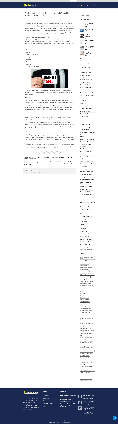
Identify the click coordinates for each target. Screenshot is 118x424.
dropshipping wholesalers (85, 308)
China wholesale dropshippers (86, 281)
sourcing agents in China (86, 234)
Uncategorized (83, 119)
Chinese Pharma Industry (86, 174)
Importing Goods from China (87, 177)
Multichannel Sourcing (84, 355)
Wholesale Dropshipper (86, 127)
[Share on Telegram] (59, 152)
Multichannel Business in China (86, 353)
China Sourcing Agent (85, 75)
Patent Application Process (87, 213)
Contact (62, 0)
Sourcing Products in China (87, 161)
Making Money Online (85, 72)
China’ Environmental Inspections (85, 145)
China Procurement (84, 269)
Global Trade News (84, 103)
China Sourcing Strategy (86, 108)
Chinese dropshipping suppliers (86, 285)
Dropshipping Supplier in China (86, 157)
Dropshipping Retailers (85, 192)
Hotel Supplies (83, 154)
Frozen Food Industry (85, 151)
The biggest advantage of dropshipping (85, 373)
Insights (67, 0)
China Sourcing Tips (85, 189)
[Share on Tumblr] (57, 152)
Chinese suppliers (84, 221)
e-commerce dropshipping (85, 312)
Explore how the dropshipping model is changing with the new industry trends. (86, 318)
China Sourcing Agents (85, 149)
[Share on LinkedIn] (54, 152)
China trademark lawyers (86, 197)
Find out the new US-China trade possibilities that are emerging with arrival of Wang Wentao (87, 332)
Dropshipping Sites (85, 85)
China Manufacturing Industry (86, 267)
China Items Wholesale (86, 194)
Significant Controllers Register (86, 360)
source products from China (86, 362)
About (49, 0)
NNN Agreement (84, 199)
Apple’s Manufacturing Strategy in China (87, 258)
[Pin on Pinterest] (49, 152)
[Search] (78, 5)
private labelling (84, 166)
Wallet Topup (46, 398)
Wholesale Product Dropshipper (84, 227)
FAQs (45, 0)
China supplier (83, 279)
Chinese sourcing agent (85, 287)
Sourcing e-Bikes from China (87, 139)
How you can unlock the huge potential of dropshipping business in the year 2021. (86, 343)
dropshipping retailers (84, 301)
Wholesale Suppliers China (86, 171)
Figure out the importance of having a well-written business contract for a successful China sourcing (86, 324)
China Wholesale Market (86, 124)
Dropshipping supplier (84, 306)
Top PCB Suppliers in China (85, 375)
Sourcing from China (85, 244)
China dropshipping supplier (86, 263)
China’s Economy (84, 121)
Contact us (55, 420)
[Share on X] (42, 152)
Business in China (84, 98)
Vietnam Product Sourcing (86, 186)
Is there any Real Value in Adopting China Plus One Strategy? (88, 403)
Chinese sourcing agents (86, 67)
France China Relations (86, 70)
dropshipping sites (84, 303)
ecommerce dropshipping (85, 314)
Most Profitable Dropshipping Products (48, 157)
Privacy (63, 420)
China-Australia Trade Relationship (85, 210)
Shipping (53, 0)
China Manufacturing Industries (85, 135)
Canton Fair (83, 100)
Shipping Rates (46, 401)
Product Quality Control (86, 247)
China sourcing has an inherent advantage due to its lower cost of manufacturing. (87, 273)
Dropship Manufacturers (86, 216)
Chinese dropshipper (65, 157)
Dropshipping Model (84, 299)
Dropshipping (37, 157)
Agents (67, 420)
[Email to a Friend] (47, 152)
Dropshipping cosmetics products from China (85, 296)
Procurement (83, 224)
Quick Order (51, 5)
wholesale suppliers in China (86, 380)
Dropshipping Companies (86, 106)
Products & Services (43, 5)
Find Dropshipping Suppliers (87, 95)
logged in (33, 172)
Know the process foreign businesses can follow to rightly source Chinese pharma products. (87, 347)
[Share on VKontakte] (52, 152)
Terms (59, 420)
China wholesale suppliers (85, 283)
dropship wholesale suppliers (86, 310)
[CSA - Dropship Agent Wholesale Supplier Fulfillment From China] (30, 5)
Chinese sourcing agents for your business (87, 290)
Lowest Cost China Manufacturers (87, 351)
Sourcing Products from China (86, 183)
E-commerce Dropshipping (87, 179)
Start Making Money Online (85, 370)
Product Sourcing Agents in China (87, 63)
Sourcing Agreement (85, 236)
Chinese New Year (84, 129)
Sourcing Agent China (85, 219)
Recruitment (46, 409)
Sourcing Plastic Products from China (86, 367)
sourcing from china (84, 364)
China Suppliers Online (86, 241)
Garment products (84, 335)
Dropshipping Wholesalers (86, 169)
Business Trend (84, 142)
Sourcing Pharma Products (86, 92)
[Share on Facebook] (40, 152)
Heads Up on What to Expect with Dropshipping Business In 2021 (87, 338)
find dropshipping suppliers (86, 328)
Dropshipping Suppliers (86, 114)
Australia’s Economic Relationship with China (86, 78)
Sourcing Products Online (86, 87)
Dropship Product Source (86, 239)
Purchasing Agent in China (86, 249)
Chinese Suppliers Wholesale (87, 132)
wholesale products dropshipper (87, 378)
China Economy (84, 116)
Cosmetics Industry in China (87, 163)
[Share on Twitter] (44, 152)
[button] (86, 5)
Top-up (56, 5)
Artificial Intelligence (85, 82)
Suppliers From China (85, 206)
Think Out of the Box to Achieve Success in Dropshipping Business (88, 397)
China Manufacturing (85, 111)
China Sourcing (84, 231)
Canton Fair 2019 (83, 260)
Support (57, 0)
